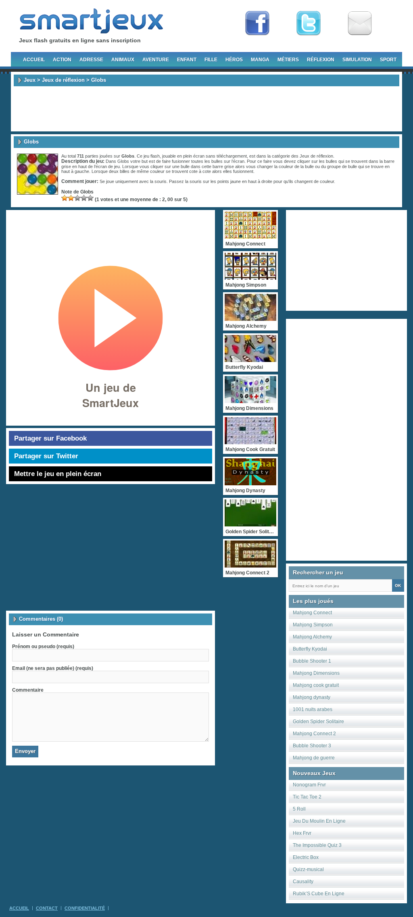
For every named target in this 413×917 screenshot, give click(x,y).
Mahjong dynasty (311, 697)
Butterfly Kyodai (310, 649)
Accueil (34, 59)
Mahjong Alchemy (312, 637)
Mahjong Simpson (313, 625)
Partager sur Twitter (46, 456)
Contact (47, 908)
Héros (234, 59)
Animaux (122, 59)
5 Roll (299, 809)
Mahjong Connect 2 (314, 733)
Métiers (288, 59)
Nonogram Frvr (309, 785)
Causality (303, 881)
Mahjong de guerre (314, 758)
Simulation (357, 59)
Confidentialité (85, 908)
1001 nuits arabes (312, 709)
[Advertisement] (206, 109)
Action (62, 59)
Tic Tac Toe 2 (307, 797)
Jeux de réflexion (63, 80)
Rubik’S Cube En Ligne (318, 893)
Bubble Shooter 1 (312, 661)
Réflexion (320, 59)
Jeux (29, 80)
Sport (388, 59)
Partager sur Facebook (50, 438)
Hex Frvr (302, 833)
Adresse (91, 59)
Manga (260, 59)
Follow (308, 23)
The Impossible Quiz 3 (317, 845)
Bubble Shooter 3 (312, 746)
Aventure (155, 59)
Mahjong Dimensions (316, 673)
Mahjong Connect (312, 612)
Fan (257, 23)
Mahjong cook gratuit (316, 685)
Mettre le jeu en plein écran (57, 474)
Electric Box (306, 857)
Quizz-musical (308, 869)
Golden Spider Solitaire (318, 721)
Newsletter (360, 23)
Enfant (186, 59)
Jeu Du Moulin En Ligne (319, 821)
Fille (210, 59)
